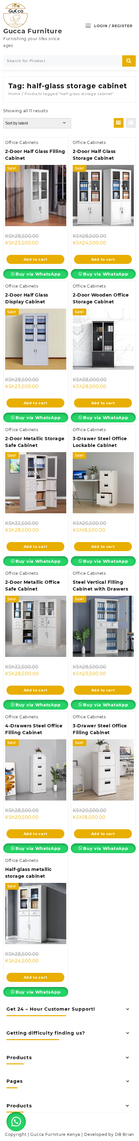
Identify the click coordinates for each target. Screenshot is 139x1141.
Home (14, 94)
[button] (16, 1121)
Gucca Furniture (32, 31)
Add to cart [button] (36, 259)
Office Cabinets (21, 142)
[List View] (131, 123)
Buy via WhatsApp (38, 274)
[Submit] (129, 61)
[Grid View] (118, 123)
